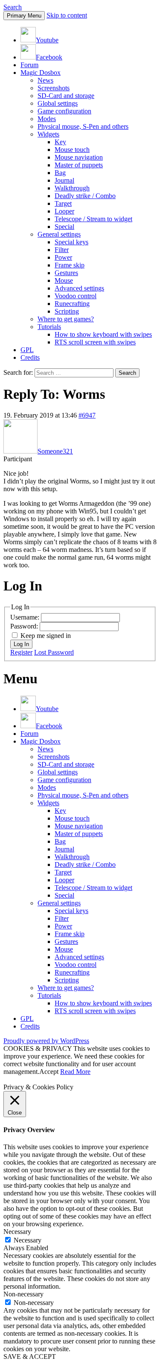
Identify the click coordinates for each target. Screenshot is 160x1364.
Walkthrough (72, 188)
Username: (25, 617)
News (45, 80)
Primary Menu (24, 15)
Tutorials (49, 326)
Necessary (27, 1240)
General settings (59, 234)
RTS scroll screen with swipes (95, 342)
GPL (27, 349)
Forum (29, 64)
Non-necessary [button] (23, 1294)
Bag (60, 172)
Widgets (48, 134)
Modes (47, 118)
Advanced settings (79, 288)
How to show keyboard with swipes (103, 334)
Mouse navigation (79, 157)
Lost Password (54, 652)
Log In (21, 644)
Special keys (71, 242)
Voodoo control (75, 295)
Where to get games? (66, 319)
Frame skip (69, 265)
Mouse (64, 280)
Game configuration (64, 111)
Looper (64, 211)
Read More (75, 1071)
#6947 (87, 415)
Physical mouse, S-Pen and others (83, 126)
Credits (30, 357)
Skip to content (67, 15)
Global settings (58, 103)
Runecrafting (72, 303)
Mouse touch (72, 149)
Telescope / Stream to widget (93, 218)
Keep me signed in (45, 635)
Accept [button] (48, 1071)
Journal (64, 180)
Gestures (66, 272)
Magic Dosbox (40, 72)
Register (21, 652)
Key (60, 141)
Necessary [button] (17, 1231)
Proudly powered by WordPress (46, 1040)
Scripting (67, 311)
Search (12, 7)
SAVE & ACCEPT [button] (29, 1356)
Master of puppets (79, 165)
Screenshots (54, 88)
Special (64, 226)
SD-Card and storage (66, 95)
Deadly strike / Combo (85, 195)
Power (63, 257)
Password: (25, 626)
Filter (62, 249)
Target (63, 203)
